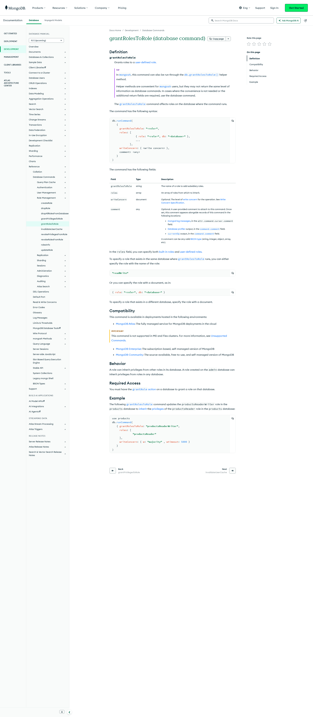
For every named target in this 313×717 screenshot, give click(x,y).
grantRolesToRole (50, 224)
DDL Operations (41, 291)
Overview (33, 46)
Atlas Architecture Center (11, 83)
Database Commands (153, 30)
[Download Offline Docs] (62, 712)
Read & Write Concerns (45, 302)
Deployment (10, 41)
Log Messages (40, 317)
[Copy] (232, 120)
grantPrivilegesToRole (52, 218)
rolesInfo (45, 244)
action (152, 389)
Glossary (37, 312)
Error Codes (39, 307)
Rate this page (254, 38)
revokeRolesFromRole (52, 239)
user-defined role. (145, 62)
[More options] (228, 38)
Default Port (39, 297)
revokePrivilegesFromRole (54, 234)
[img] (249, 44)
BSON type (196, 239)
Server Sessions (40, 349)
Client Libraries (12, 65)
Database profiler (176, 229)
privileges (158, 408)
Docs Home (115, 30)
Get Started (296, 7)
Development (132, 30)
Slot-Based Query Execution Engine (47, 361)
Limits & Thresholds (42, 323)
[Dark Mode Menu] (305, 20)
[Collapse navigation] (69, 712)
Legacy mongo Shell (43, 378)
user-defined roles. (191, 251)
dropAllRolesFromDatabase (55, 213)
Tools (7, 72)
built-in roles (166, 251)
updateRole (47, 250)
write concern (190, 199)
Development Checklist (40, 140)
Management (11, 57)
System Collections (42, 373)
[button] (244, 7)
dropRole (45, 208)
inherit (143, 408)
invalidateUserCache (51, 229)
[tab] (34, 20)
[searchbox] (241, 20)
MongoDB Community (129, 354)
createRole (46, 203)
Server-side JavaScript (44, 354)
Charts (32, 161)
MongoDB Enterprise (128, 348)
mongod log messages (179, 221)
